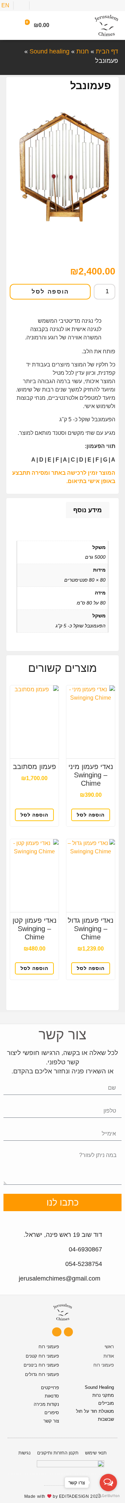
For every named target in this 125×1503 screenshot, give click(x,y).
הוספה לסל (50, 291)
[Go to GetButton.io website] (108, 1496)
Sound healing (49, 51)
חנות (82, 51)
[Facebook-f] (56, 1331)
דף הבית (107, 51)
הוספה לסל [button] (91, 815)
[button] (11, 25)
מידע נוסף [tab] (87, 510)
